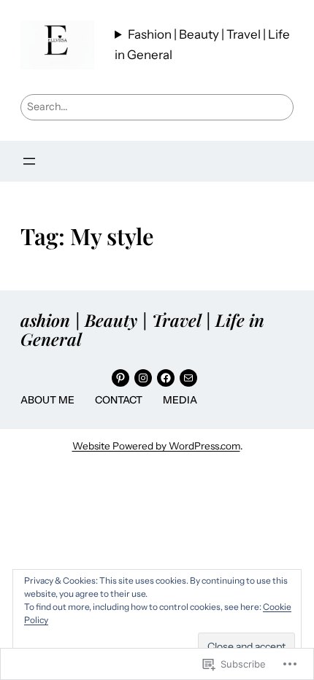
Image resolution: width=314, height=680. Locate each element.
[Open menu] (29, 161)
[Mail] (188, 378)
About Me (47, 399)
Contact (118, 399)
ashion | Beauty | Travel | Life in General (142, 329)
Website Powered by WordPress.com (156, 446)
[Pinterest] (120, 378)
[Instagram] (143, 378)
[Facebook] (166, 378)
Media (180, 399)
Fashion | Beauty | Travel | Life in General (202, 44)
